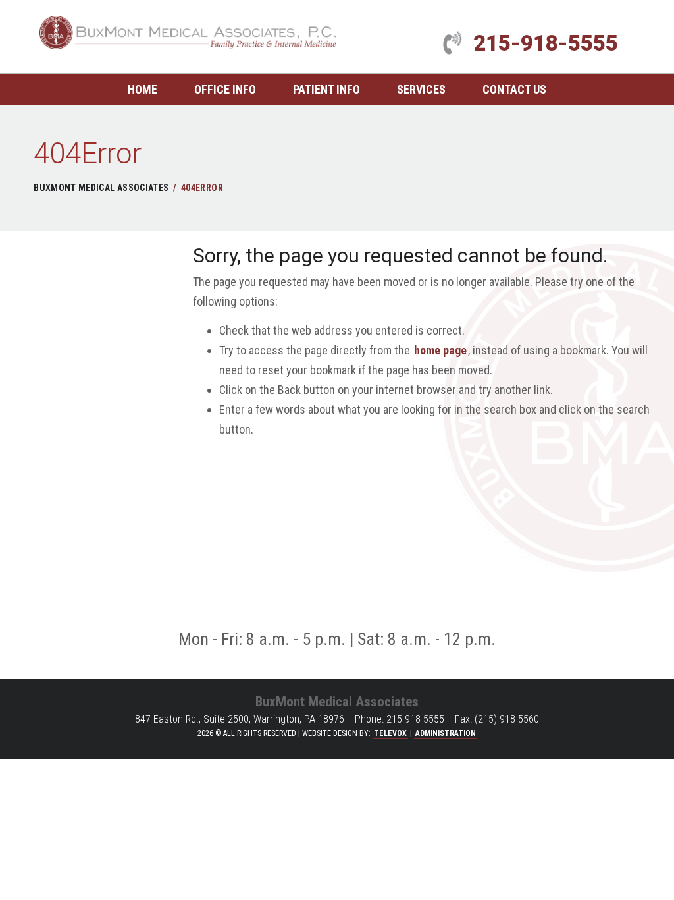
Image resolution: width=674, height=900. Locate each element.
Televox (390, 733)
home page (440, 350)
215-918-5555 (545, 43)
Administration (445, 733)
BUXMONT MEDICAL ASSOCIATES (101, 188)
